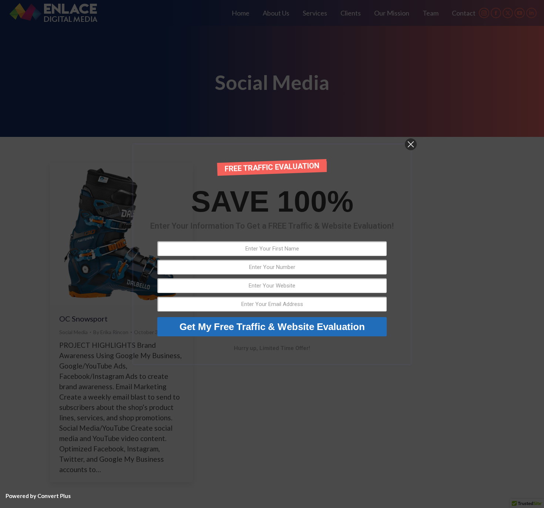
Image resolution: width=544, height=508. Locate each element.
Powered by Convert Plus (38, 495)
